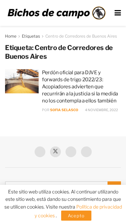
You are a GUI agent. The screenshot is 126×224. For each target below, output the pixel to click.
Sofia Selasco (64, 110)
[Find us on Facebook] (40, 151)
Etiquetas (31, 36)
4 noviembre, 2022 (101, 110)
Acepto (76, 215)
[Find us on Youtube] (71, 151)
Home (10, 36)
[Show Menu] (118, 13)
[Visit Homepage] (56, 12)
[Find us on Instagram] (86, 151)
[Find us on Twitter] (55, 151)
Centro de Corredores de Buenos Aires (81, 36)
